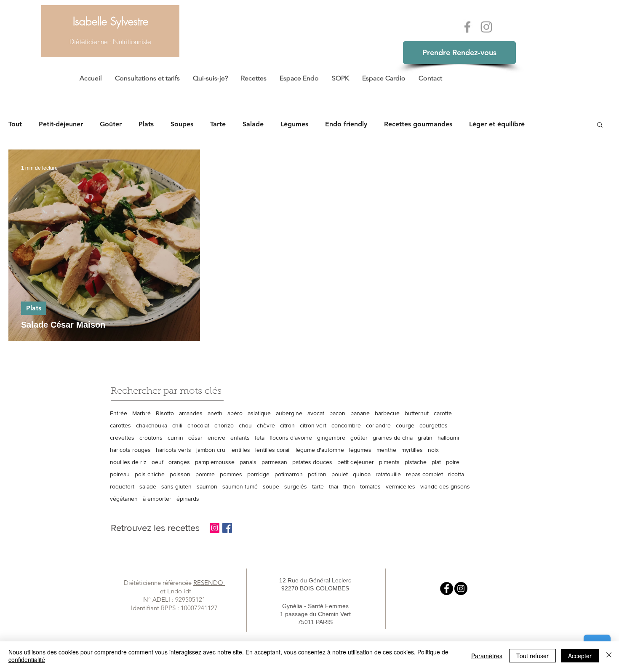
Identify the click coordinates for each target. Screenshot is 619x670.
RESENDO (209, 583)
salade (147, 486)
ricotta (456, 474)
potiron (317, 474)
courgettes (433, 425)
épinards (187, 498)
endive (216, 437)
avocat (315, 413)
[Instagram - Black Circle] (460, 588)
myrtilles (412, 449)
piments (389, 462)
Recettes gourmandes (418, 124)
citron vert (313, 425)
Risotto (165, 413)
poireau (120, 474)
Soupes (182, 124)
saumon (207, 486)
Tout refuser (532, 655)
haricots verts (173, 449)
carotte (443, 413)
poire (452, 462)
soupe (271, 486)
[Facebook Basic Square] (227, 528)
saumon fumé (240, 486)
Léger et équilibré (497, 124)
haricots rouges (130, 449)
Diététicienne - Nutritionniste (110, 41)
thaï (333, 486)
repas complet (424, 474)
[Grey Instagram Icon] (486, 27)
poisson (180, 474)
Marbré (141, 413)
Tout (15, 124)
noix (433, 449)
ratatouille (388, 474)
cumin (175, 437)
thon (349, 486)
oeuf (157, 462)
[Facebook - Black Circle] (446, 588)
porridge (258, 474)
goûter (359, 437)
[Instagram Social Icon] (214, 528)
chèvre (266, 425)
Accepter (580, 655)
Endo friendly (346, 124)
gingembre (331, 437)
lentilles (240, 449)
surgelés (295, 486)
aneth (215, 413)
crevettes (122, 437)
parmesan (274, 462)
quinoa (362, 474)
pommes (231, 474)
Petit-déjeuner (61, 124)
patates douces (312, 462)
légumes (360, 449)
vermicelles (400, 486)
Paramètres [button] (486, 655)
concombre (346, 425)
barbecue (387, 413)
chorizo (224, 425)
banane (360, 413)
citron (287, 425)
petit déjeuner (355, 462)
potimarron (289, 474)
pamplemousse (215, 462)
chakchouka (151, 425)
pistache (416, 462)
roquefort (122, 486)
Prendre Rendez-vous (459, 52)
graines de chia (393, 437)
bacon (337, 413)
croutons (151, 437)
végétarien (124, 498)
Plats (146, 124)
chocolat (198, 425)
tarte (318, 486)
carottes (120, 425)
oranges (179, 462)
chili (177, 425)
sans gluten (176, 486)
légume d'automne (320, 449)
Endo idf (179, 591)
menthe (386, 449)
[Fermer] (609, 655)
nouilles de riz (128, 462)
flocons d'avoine (290, 437)
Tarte (218, 124)
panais (248, 462)
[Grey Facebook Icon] (467, 27)
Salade (253, 124)
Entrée (118, 413)
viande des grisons (445, 486)
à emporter (157, 498)
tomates (370, 486)
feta (259, 437)
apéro (235, 413)
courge (405, 425)
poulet (339, 474)
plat (436, 462)
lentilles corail (273, 449)
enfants (240, 437)
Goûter (111, 124)
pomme (205, 474)
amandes (191, 413)
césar (195, 437)
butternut (417, 413)
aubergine (289, 413)
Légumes (294, 124)
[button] (600, 125)
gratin (425, 437)
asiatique (259, 413)
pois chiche (150, 474)
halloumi (448, 437)
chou (245, 425)
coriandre (378, 425)
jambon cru (210, 449)
